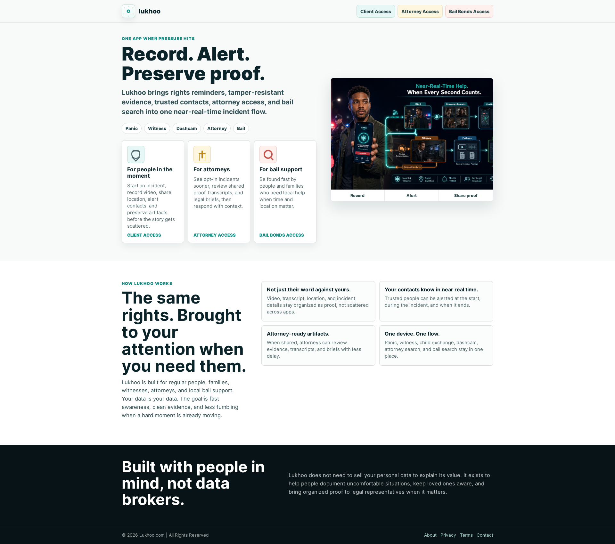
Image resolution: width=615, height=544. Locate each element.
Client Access (375, 11)
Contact (485, 535)
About (430, 535)
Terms (466, 535)
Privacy (448, 535)
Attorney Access (420, 11)
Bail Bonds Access (469, 11)
